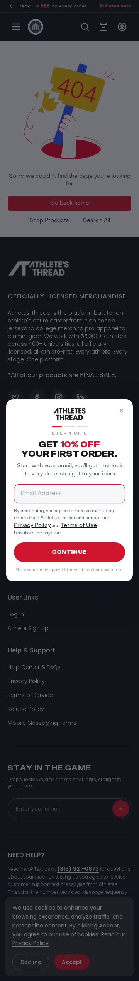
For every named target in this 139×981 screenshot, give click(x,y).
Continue (69, 552)
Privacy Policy (32, 526)
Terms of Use (79, 526)
